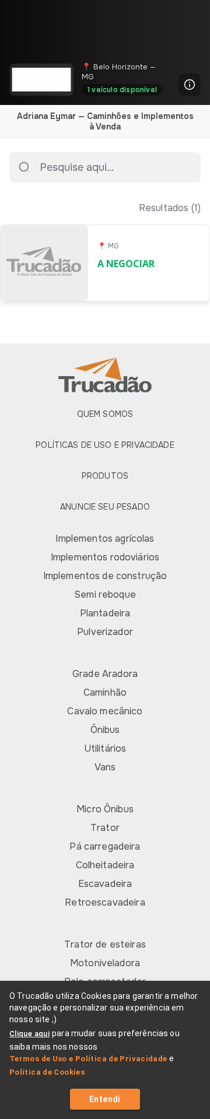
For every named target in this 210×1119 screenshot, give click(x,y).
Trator (105, 828)
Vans (105, 767)
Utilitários (105, 748)
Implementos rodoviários (105, 557)
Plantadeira (105, 613)
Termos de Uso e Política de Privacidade (88, 1058)
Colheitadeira (105, 865)
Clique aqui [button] (29, 1033)
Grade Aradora (105, 674)
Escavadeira (105, 884)
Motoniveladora (105, 963)
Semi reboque (105, 594)
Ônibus (105, 730)
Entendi (105, 1099)
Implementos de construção (105, 576)
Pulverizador (105, 632)
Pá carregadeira (104, 846)
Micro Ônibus (105, 809)
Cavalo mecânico (104, 711)
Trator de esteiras (105, 944)
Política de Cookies (47, 1072)
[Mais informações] (189, 84)
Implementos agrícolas (104, 538)
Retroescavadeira (105, 902)
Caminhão (105, 692)
